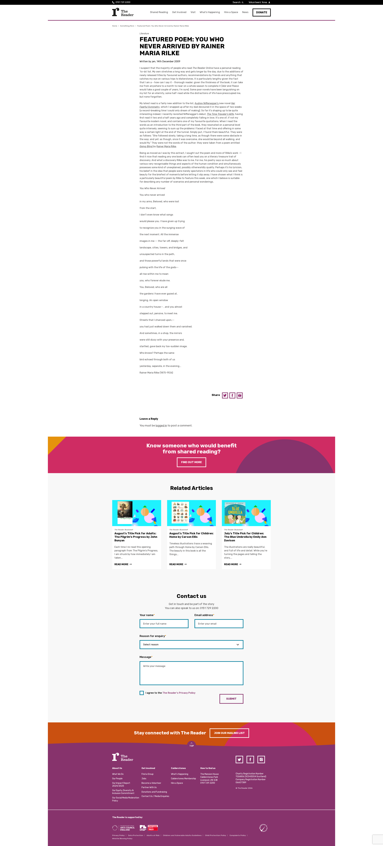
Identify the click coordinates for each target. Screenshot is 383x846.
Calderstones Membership (183, 778)
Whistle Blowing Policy (122, 838)
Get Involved (179, 12)
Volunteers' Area (258, 2)
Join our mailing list (229, 733)
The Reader (123, 12)
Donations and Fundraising (154, 792)
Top (191, 746)
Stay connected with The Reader (170, 733)
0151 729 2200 (123, 2)
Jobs (144, 778)
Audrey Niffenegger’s (207, 103)
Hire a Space (231, 12)
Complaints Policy (238, 835)
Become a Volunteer (151, 783)
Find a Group (147, 774)
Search (237, 2)
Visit (193, 12)
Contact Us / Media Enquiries (155, 796)
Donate (261, 12)
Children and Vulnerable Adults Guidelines (182, 835)
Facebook (232, 395)
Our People (117, 778)
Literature (144, 33)
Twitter (225, 395)
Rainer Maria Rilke (166, 146)
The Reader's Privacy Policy (178, 692)
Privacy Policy (118, 835)
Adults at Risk (153, 835)
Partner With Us (149, 787)
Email (240, 395)
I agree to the (170, 692)
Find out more (191, 462)
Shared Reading (159, 12)
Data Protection (135, 835)
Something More (127, 26)
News (245, 12)
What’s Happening (210, 12)
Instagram (261, 759)
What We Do (118, 774)
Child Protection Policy (215, 835)
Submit (231, 698)
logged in (161, 425)
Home (114, 26)
